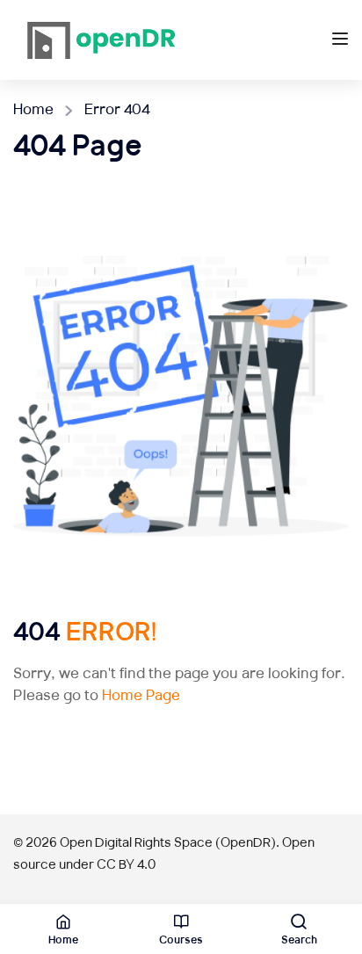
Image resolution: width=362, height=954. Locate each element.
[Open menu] (342, 43)
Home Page (141, 697)
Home (33, 111)
